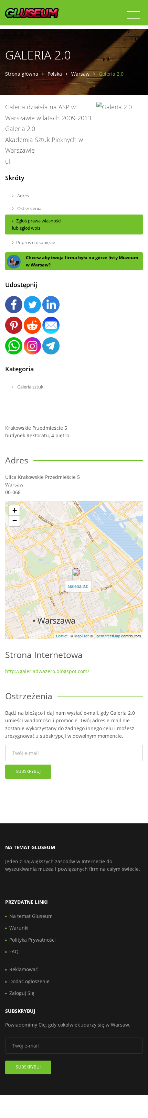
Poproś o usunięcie (35, 242)
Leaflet (61, 635)
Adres (22, 196)
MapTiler (81, 635)
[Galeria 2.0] (76, 572)
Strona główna (21, 73)
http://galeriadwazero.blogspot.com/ (47, 671)
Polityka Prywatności (32, 939)
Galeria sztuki (30, 387)
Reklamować (23, 969)
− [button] (14, 520)
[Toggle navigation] (133, 15)
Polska (54, 73)
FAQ (14, 951)
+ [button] (14, 510)
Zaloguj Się (21, 993)
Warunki (19, 927)
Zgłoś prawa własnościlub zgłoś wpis (36, 224)
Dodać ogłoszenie (29, 981)
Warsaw (80, 73)
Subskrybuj (28, 771)
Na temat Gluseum (31, 916)
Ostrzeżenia (28, 208)
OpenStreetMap (107, 635)
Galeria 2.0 (78, 586)
